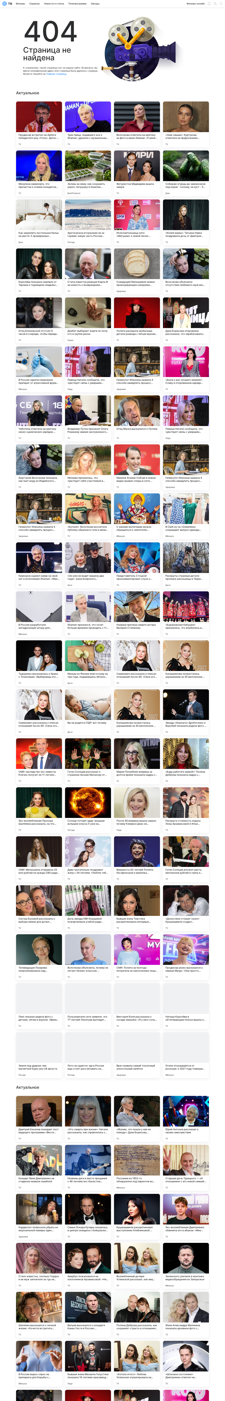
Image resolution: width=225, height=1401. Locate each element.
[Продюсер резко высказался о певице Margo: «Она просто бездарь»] (186, 957)
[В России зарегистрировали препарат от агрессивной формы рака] (39, 369)
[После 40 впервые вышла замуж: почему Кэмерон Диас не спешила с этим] (137, 810)
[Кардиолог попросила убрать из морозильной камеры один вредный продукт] (39, 1315)
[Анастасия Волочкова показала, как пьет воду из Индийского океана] (39, 467)
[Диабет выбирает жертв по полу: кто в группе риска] (88, 320)
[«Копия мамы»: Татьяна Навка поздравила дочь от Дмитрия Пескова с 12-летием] (186, 222)
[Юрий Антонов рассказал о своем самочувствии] (186, 1217)
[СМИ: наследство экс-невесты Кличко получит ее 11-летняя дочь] (39, 761)
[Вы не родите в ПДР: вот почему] (88, 712)
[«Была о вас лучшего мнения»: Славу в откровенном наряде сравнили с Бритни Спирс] (186, 369)
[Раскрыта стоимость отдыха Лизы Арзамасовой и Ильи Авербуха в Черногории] (186, 810)
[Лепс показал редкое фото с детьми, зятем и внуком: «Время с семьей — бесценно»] (39, 1006)
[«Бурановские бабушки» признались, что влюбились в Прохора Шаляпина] (186, 614)
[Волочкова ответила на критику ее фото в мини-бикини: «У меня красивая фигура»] (137, 124)
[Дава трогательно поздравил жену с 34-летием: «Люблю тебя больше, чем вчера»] (88, 859)
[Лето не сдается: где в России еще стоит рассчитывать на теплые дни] (88, 1055)
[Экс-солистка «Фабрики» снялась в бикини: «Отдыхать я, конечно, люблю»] (186, 1104)
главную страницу (56, 73)
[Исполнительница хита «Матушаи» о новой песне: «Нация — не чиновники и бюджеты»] (137, 222)
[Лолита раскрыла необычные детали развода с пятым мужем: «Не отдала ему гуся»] (137, 320)
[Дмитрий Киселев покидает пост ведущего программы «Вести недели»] (39, 1217)
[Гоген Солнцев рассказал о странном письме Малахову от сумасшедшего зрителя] (88, 761)
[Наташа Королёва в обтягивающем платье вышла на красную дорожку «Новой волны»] (186, 1006)
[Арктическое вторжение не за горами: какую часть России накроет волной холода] (88, 222)
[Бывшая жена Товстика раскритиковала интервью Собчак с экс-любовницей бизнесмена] (137, 908)
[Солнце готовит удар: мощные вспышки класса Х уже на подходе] (88, 810)
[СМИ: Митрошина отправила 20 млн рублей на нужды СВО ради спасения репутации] (39, 859)
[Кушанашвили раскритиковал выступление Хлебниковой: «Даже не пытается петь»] (137, 1315)
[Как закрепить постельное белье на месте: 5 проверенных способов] (39, 222)
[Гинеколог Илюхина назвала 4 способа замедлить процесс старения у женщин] (137, 369)
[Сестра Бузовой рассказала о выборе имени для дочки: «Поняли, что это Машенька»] (39, 908)
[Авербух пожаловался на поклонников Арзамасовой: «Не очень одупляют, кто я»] (88, 1364)
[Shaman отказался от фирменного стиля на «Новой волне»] (88, 1153)
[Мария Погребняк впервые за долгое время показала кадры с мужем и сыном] (137, 761)
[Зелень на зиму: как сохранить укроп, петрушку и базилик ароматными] (88, 173)
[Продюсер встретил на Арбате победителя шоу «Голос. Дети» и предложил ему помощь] (39, 124)
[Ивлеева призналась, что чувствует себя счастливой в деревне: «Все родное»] (88, 467)
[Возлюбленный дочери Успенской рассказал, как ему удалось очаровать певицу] (137, 1364)
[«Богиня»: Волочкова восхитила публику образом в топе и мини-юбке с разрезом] (88, 516)
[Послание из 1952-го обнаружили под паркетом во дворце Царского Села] (137, 1266)
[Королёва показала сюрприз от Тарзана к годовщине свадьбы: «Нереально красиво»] (39, 271)
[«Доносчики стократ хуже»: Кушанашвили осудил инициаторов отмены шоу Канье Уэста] (186, 908)
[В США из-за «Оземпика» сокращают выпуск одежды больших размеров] (186, 516)
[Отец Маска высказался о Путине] (137, 418)
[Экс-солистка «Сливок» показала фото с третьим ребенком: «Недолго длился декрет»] (88, 1104)
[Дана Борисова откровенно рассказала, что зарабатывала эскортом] (186, 320)
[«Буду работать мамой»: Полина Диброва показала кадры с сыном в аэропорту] (186, 761)
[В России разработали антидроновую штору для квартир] (39, 614)
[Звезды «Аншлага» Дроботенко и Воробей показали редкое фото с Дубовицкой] (186, 712)
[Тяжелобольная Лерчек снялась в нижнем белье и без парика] (137, 1153)
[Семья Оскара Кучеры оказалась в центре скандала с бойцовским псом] (88, 1315)
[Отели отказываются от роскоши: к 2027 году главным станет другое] (186, 1055)
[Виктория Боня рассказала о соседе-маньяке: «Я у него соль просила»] (137, 1006)
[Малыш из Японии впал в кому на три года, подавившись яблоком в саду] (88, 663)
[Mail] (4, 3)
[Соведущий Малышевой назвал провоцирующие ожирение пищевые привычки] (137, 271)
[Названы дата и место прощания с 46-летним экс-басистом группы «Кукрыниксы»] (88, 1266)
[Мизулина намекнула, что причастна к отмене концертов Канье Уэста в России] (39, 173)
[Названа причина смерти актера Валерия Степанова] (137, 614)
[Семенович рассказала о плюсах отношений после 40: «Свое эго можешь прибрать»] (137, 663)
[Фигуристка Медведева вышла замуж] (137, 173)
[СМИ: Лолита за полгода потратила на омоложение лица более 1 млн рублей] (137, 957)
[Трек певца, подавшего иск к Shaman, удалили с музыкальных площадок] (88, 124)
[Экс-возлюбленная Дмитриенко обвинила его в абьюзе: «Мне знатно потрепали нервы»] (186, 1315)
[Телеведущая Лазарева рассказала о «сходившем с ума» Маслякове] (39, 1153)
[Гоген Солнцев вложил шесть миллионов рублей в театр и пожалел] (186, 859)
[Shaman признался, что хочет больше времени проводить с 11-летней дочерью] (88, 614)
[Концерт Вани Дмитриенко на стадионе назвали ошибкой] (39, 1266)
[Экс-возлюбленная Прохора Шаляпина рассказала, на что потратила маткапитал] (39, 810)
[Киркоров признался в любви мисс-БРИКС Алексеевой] (186, 1153)
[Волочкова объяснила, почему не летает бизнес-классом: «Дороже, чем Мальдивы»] (88, 957)
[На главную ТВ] (9, 3)
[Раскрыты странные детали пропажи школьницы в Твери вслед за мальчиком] (186, 565)
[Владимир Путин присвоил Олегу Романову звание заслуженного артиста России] (88, 418)
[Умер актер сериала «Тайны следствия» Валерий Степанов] (137, 1104)
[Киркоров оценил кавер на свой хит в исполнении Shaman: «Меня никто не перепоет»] (39, 565)
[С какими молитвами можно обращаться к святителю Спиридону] (137, 516)
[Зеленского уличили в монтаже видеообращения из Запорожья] (186, 1364)
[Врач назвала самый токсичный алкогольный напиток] (137, 1055)
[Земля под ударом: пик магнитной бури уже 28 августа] (39, 1055)
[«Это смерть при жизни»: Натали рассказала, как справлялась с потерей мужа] (88, 1217)
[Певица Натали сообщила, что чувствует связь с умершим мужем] (88, 369)
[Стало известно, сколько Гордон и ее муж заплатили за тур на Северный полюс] (39, 1364)
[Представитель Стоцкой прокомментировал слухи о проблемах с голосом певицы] (137, 565)
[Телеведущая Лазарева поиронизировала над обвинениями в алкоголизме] (39, 957)
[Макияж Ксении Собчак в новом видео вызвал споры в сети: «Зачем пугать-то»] (137, 467)
